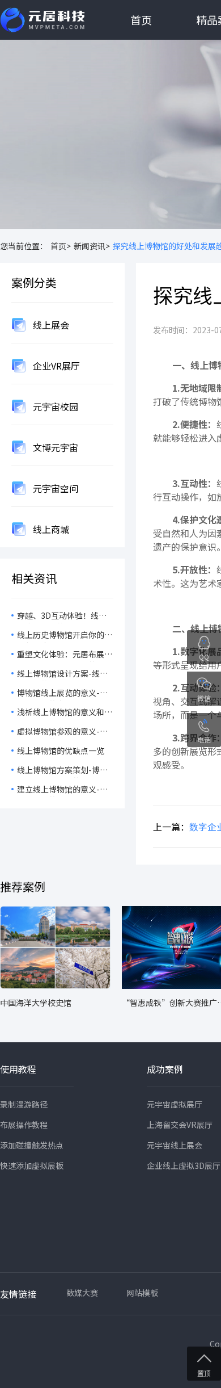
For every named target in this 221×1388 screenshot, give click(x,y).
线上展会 (50, 325)
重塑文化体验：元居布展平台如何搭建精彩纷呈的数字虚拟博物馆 (64, 655)
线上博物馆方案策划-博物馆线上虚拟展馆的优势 (62, 771)
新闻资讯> (92, 245)
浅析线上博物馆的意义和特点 (64, 713)
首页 (141, 19)
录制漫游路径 (24, 1104)
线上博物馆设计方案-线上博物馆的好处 (62, 674)
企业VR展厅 (55, 365)
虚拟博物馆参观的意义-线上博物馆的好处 (62, 732)
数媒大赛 (82, 1292)
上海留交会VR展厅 (179, 1124)
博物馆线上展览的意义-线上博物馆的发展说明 (62, 694)
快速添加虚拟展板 (31, 1165)
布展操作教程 (24, 1124)
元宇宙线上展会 (174, 1145)
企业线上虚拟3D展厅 (183, 1165)
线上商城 (50, 529)
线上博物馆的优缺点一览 (60, 750)
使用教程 (18, 1069)
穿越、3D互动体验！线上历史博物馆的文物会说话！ (64, 616)
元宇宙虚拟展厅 (174, 1104)
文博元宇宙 (54, 447)
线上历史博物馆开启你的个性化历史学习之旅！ (64, 636)
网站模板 (142, 1292)
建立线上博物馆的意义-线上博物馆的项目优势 (62, 790)
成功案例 (165, 1069)
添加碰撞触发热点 (31, 1145)
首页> (60, 245)
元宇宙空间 (54, 488)
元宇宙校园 (54, 406)
